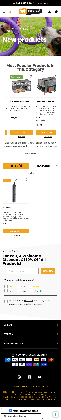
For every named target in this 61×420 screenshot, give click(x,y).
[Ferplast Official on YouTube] (37, 377)
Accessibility (40, 386)
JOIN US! (48, 271)
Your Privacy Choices (25, 410)
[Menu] (4, 12)
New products (16, 28)
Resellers (8, 334)
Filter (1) (16, 166)
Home (7, 31)
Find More (21, 137)
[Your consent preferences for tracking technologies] (55, 414)
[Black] (41, 125)
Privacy (26, 386)
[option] (30, 3)
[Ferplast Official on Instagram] (19, 377)
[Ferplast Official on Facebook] (27, 377)
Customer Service (13, 343)
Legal (16, 386)
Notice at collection (15, 416)
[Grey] (37, 125)
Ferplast (7, 324)
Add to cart (21, 132)
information (28, 301)
